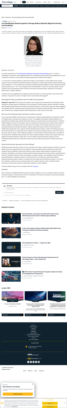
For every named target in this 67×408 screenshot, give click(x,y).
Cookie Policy (14, 406)
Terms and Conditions (33, 336)
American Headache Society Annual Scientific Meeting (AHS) (34, 200)
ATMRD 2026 (47, 5)
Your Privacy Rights (33, 339)
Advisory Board (33, 326)
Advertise (33, 331)
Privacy (33, 338)
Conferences (38, 2)
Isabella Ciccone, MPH (29, 245)
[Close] (64, 403)
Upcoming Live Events (35, 5)
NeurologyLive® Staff (28, 218)
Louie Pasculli (27, 232)
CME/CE (45, 2)
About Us (33, 325)
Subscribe (59, 192)
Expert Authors (22, 5)
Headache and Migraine (14, 200)
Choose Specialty (6, 5)
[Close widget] (33, 384)
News (28, 2)
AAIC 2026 (53, 5)
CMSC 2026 (42, 5)
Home (3, 17)
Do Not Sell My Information (33, 334)
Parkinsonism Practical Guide (61, 5)
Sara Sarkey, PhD (27, 261)
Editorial (33, 328)
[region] (33, 403)
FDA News (28, 5)
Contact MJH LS (33, 333)
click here (35, 166)
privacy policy (27, 195)
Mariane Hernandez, (28, 276)
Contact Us (33, 330)
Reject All (50, 403)
